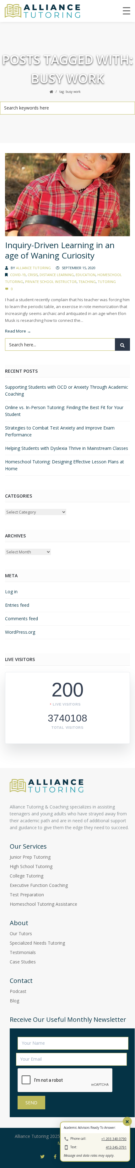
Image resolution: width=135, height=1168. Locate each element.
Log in (11, 592)
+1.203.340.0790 (114, 1139)
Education (85, 274)
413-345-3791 (116, 1147)
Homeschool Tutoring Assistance (43, 904)
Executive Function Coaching (39, 885)
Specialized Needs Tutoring (37, 943)
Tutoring (107, 281)
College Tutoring (26, 876)
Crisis (33, 274)
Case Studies (23, 962)
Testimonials (23, 952)
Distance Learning (57, 274)
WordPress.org (20, 632)
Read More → (18, 331)
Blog (14, 1001)
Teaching (87, 281)
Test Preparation (27, 895)
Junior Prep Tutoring (30, 857)
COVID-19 (18, 274)
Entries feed (17, 605)
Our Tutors (21, 933)
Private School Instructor (51, 281)
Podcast (18, 991)
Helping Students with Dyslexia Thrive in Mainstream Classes (66, 448)
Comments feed (21, 618)
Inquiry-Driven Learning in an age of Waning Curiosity (60, 250)
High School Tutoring (31, 866)
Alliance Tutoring (33, 267)
